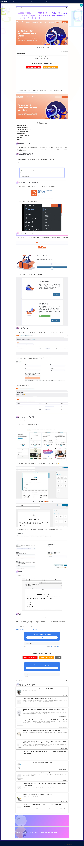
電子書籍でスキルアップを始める (50, 67)
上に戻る (58, 657)
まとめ (18, 139)
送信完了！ (19, 137)
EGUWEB (4, 1)
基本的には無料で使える (22, 127)
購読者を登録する (21, 133)
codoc (58, 646)
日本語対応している (21, 125)
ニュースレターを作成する (23, 135)
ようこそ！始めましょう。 (23, 131)
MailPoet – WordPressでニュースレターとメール (27, 92)
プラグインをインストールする (24, 129)
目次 (40, 123)
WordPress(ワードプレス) (21, 53)
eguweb (51, 646)
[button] (67, 7)
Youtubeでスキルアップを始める (34, 67)
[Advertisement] (42, 80)
